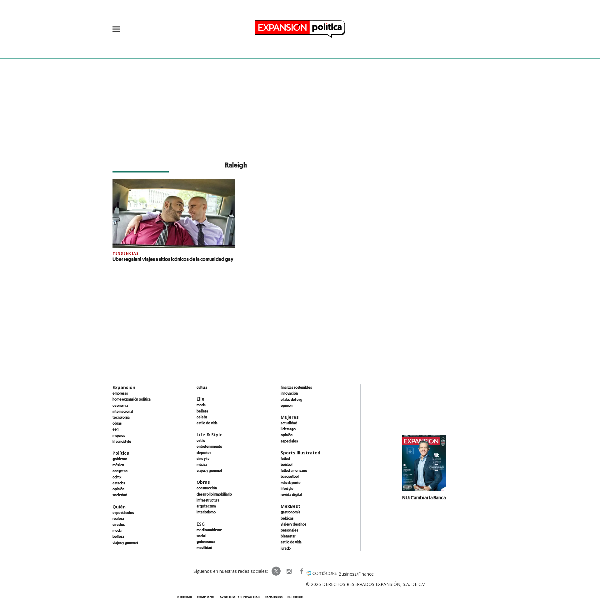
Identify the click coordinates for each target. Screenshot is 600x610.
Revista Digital (291, 494)
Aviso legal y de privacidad (239, 597)
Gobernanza (206, 541)
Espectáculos (123, 512)
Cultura (202, 387)
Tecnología (121, 417)
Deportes (204, 452)
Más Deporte (291, 482)
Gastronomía (290, 512)
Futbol (285, 458)
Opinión (118, 489)
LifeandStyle (121, 441)
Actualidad (289, 423)
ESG (115, 429)
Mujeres (118, 435)
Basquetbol (290, 476)
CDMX (117, 477)
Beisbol (286, 464)
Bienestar (288, 536)
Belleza (118, 536)
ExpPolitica (276, 571)
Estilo (201, 440)
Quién (119, 507)
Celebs (202, 417)
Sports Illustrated (300, 453)
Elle (200, 399)
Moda (117, 530)
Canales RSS (273, 597)
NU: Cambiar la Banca (424, 497)
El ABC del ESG (291, 399)
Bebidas (287, 518)
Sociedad (119, 495)
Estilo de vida (207, 423)
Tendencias (125, 253)
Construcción (207, 488)
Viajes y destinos (293, 524)
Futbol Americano (294, 470)
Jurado (286, 548)
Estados (118, 483)
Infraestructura (208, 500)
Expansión (123, 387)
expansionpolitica (288, 571)
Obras (116, 423)
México (118, 465)
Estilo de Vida (291, 542)
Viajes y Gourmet (125, 542)
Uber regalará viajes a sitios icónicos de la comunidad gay (172, 259)
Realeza (118, 518)
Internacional (122, 411)
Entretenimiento (209, 446)
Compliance (206, 597)
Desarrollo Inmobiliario (214, 494)
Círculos (118, 524)
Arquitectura (206, 506)
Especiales (289, 441)
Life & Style (209, 435)
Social (201, 535)
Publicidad (184, 597)
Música (202, 464)
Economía (120, 405)
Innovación (289, 393)
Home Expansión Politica (131, 399)
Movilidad (204, 547)
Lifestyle (287, 488)
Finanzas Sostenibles (296, 387)
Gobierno (119, 459)
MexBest (290, 506)
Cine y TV (203, 458)
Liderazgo (288, 429)
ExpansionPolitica (301, 571)
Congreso (120, 470)
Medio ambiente (209, 529)
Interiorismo (206, 512)
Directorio (295, 597)
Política (120, 453)
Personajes (289, 530)
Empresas (120, 393)
